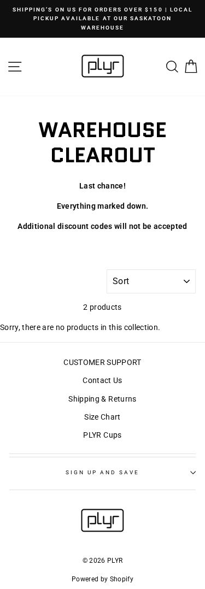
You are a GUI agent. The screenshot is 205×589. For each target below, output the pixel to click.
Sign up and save (103, 472)
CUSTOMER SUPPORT (102, 362)
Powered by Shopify (102, 579)
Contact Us (102, 380)
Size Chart (102, 417)
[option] (102, 18)
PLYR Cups (102, 435)
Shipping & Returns (102, 398)
